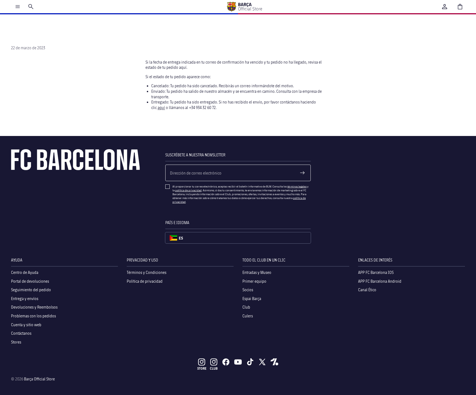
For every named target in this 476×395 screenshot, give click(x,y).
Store (201, 368)
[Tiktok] (250, 362)
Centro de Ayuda (24, 272)
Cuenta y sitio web (26, 324)
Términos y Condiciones (146, 272)
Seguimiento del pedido (31, 290)
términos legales (297, 186)
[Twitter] (262, 362)
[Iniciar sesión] (444, 6)
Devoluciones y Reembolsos (34, 307)
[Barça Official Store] (244, 6)
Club (246, 307)
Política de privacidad (145, 281)
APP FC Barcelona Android (379, 281)
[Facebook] (225, 362)
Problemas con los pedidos (33, 316)
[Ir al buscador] (30, 6)
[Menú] (17, 6)
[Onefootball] (274, 362)
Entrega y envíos (24, 298)
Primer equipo (254, 281)
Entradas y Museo (256, 272)
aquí (161, 107)
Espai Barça (251, 298)
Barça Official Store (39, 379)
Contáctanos (21, 333)
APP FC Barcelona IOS (376, 272)
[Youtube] (238, 362)
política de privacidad (188, 190)
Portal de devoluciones (30, 281)
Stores (16, 342)
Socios (247, 290)
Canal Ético (367, 290)
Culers (247, 316)
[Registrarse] (302, 173)
